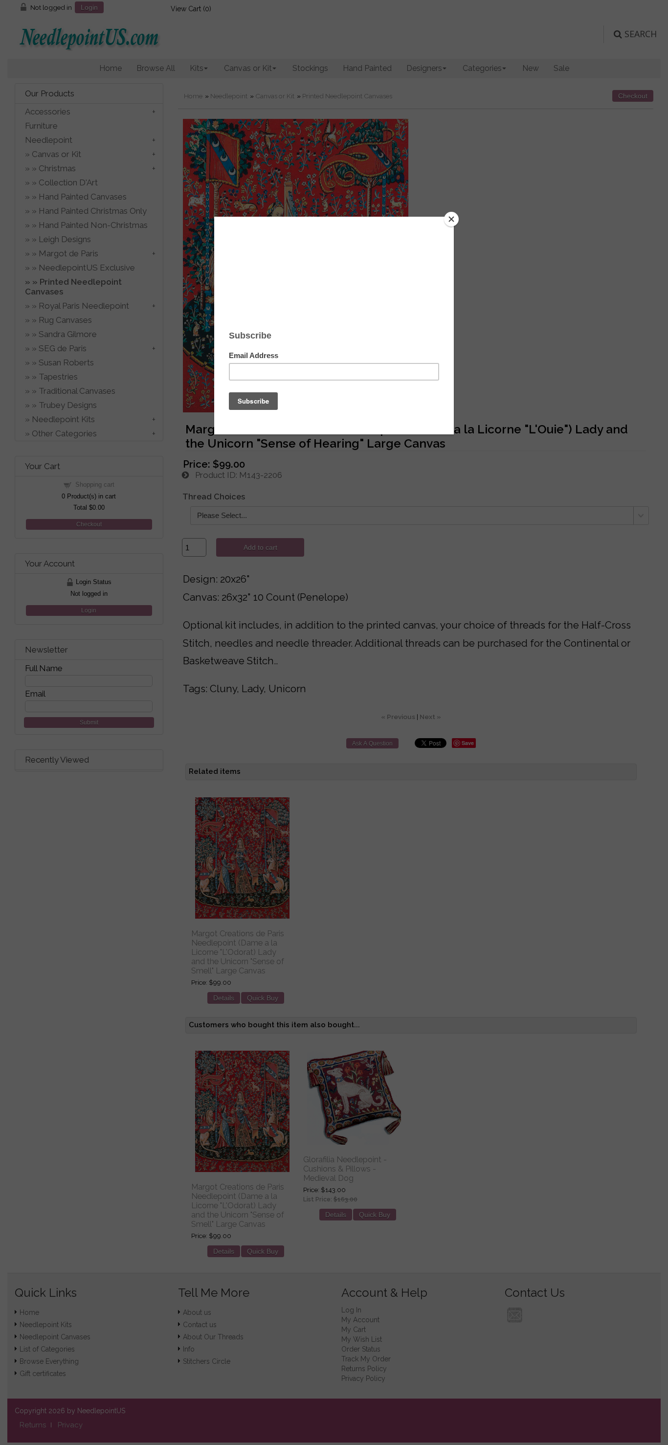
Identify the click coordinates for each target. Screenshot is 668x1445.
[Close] (451, 219)
